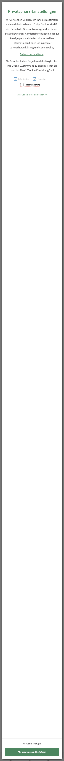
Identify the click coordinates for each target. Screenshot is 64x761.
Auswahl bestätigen (32, 743)
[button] (32, 95)
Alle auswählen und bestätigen (32, 751)
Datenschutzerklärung (32, 54)
